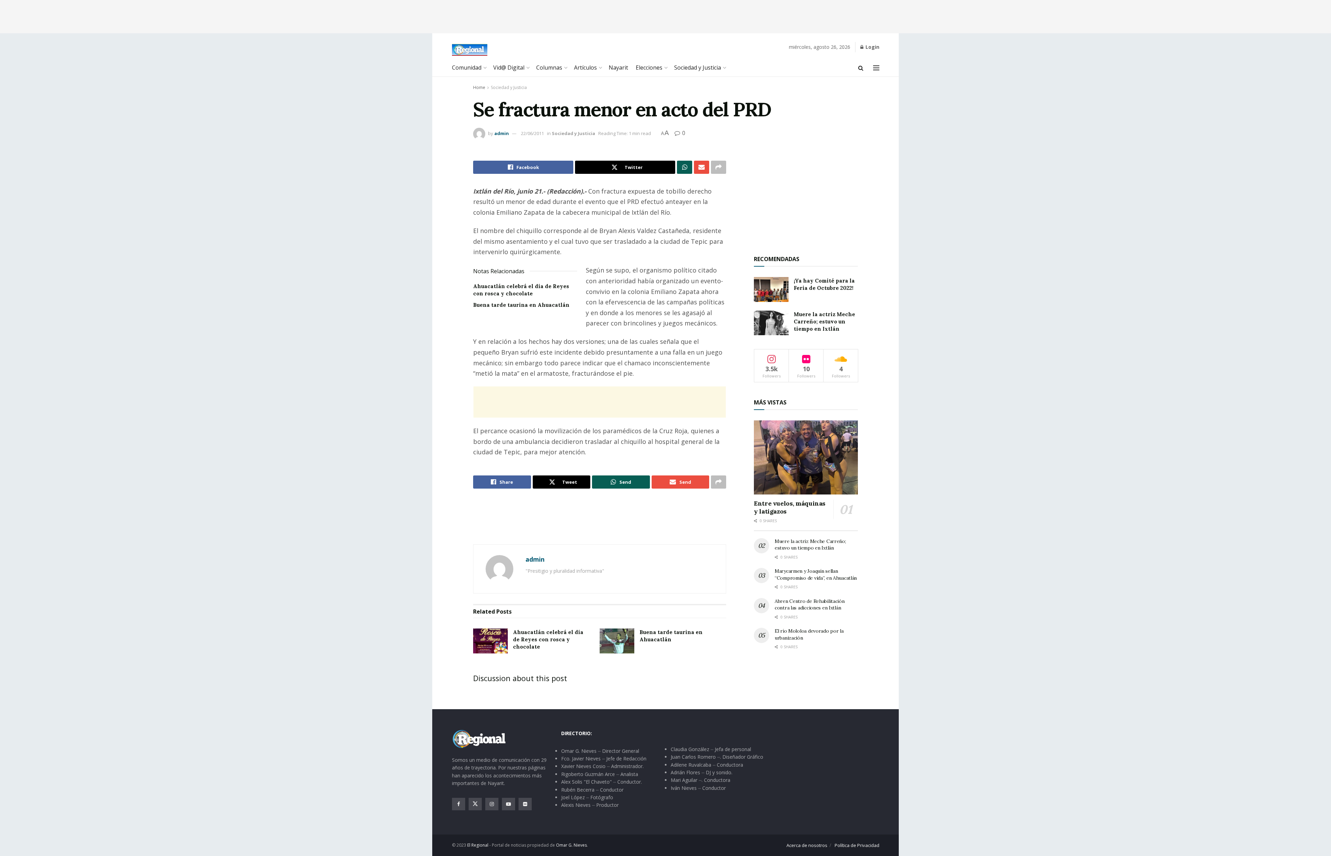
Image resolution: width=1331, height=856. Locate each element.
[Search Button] (860, 68)
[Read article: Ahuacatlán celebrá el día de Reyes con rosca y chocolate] (490, 640)
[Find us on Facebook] (458, 804)
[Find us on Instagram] (491, 804)
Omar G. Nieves (571, 845)
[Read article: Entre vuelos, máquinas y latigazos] (806, 457)
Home (479, 87)
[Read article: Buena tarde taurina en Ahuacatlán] (617, 640)
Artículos (585, 67)
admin (501, 133)
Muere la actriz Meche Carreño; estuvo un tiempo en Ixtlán (824, 321)
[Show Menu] (876, 67)
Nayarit (618, 67)
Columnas (549, 67)
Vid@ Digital (508, 67)
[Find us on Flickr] (525, 804)
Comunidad (466, 67)
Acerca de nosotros (806, 845)
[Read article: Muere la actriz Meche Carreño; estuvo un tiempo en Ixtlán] (771, 323)
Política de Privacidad (857, 845)
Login (871, 47)
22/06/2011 (532, 133)
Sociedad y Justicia (697, 67)
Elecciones (649, 67)
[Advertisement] (665, 15)
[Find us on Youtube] (508, 804)
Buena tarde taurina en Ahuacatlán (521, 305)
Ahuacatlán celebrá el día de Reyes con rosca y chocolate (548, 639)
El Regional (477, 845)
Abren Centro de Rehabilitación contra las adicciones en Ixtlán (810, 604)
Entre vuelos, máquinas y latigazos (789, 507)
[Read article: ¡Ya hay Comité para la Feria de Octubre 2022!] (771, 289)
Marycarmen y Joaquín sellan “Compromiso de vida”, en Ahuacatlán (816, 574)
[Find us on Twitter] (475, 804)
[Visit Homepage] (470, 50)
